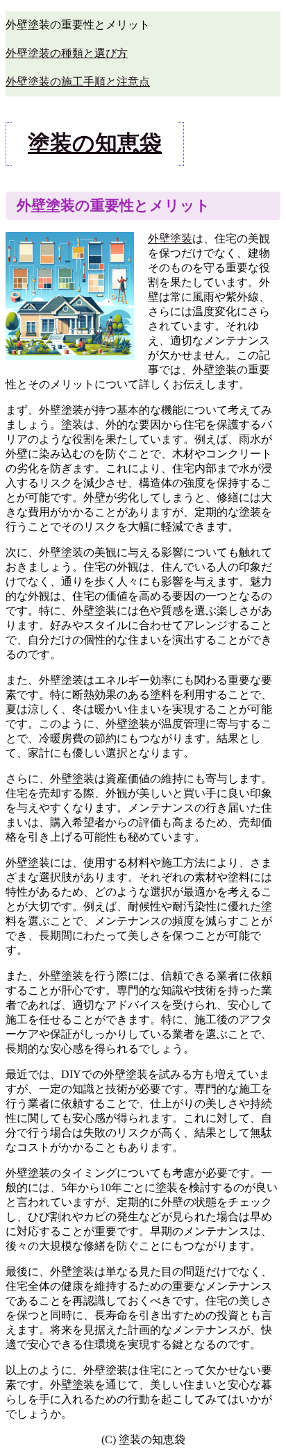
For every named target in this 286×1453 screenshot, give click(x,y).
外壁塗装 (170, 238)
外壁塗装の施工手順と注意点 (78, 81)
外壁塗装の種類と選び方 (67, 53)
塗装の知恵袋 (95, 143)
